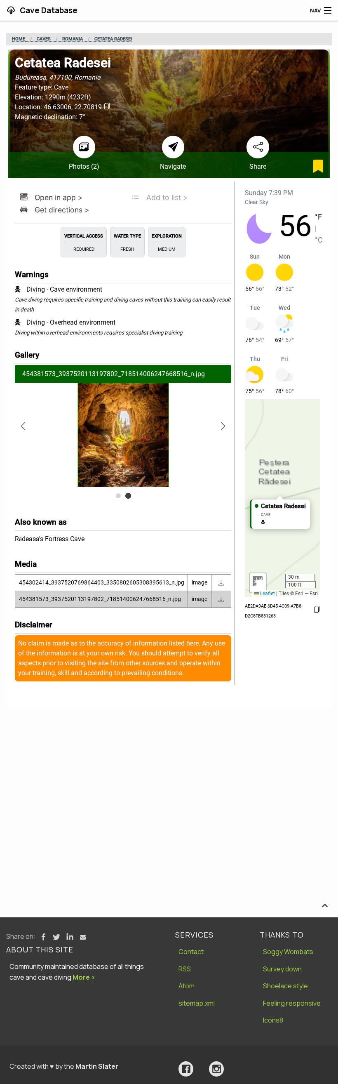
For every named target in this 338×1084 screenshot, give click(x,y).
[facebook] (185, 1069)
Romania (72, 39)
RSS (184, 968)
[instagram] (216, 1069)
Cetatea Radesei (113, 39)
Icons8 (273, 1020)
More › (84, 977)
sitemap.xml (196, 1003)
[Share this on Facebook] (43, 937)
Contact (191, 951)
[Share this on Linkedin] (69, 937)
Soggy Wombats (288, 951)
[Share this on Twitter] (56, 937)
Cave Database (47, 10)
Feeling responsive (292, 1003)
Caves (44, 39)
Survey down (282, 968)
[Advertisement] (169, 770)
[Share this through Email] (82, 937)
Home (18, 39)
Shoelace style (285, 985)
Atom (186, 985)
